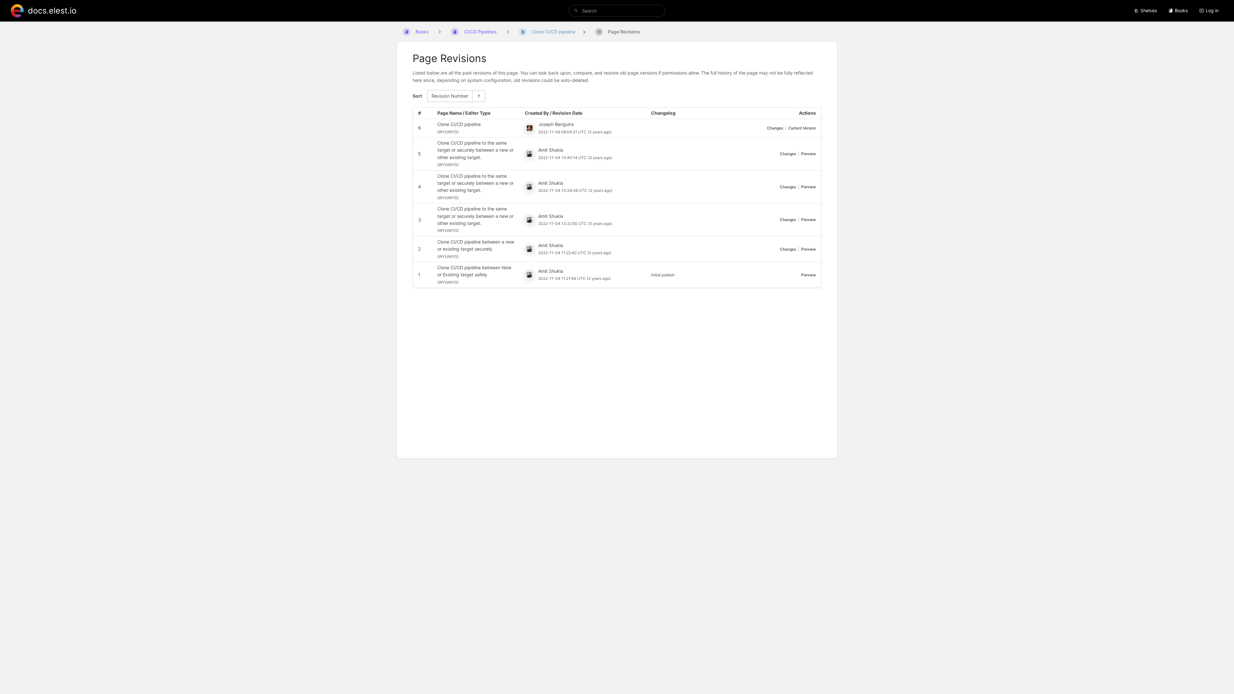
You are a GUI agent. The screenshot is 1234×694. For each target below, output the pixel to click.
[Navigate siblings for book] (439, 32)
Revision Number (450, 96)
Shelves (1148, 10)
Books (1181, 10)
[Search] (576, 10)
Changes (775, 128)
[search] (617, 11)
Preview (808, 153)
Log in (1212, 10)
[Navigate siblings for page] (508, 32)
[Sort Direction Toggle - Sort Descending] (478, 96)
